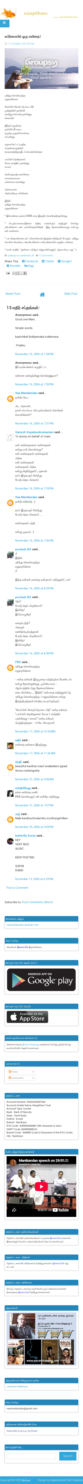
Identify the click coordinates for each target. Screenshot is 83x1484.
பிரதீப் (18, 762)
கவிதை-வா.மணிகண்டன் (21, 255)
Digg (30, 265)
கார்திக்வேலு (23, 788)
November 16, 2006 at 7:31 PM (34, 423)
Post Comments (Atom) (37, 902)
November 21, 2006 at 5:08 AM (34, 779)
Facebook (31, 261)
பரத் (17, 814)
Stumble (14, 265)
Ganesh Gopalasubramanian (34, 432)
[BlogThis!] (18, 273)
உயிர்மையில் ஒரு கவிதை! (23, 36)
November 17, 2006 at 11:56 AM (35, 753)
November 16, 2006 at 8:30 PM (34, 653)
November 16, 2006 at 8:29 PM (34, 588)
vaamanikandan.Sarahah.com (23, 925)
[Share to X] (21, 273)
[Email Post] (7, 273)
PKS (18, 662)
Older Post (70, 293)
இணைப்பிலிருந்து (31, 1044)
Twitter (49, 261)
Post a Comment (17, 887)
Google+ (66, 261)
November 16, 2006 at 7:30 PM (34, 384)
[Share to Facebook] (25, 273)
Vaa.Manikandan (26, 393)
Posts (14, 1072)
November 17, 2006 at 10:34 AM (35, 731)
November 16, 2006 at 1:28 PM (34, 354)
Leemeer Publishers (17, 1386)
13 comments (46, 255)
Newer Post (13, 293)
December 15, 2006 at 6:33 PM (34, 879)
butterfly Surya (25, 835)
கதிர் (18, 740)
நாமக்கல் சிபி (23, 549)
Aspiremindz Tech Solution (66, 1480)
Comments (17, 1078)
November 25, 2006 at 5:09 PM (34, 827)
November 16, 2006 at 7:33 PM (34, 488)
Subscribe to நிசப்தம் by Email (22, 1431)
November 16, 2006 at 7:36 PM (34, 540)
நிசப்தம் (26, 1480)
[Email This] (14, 273)
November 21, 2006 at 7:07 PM (34, 805)
